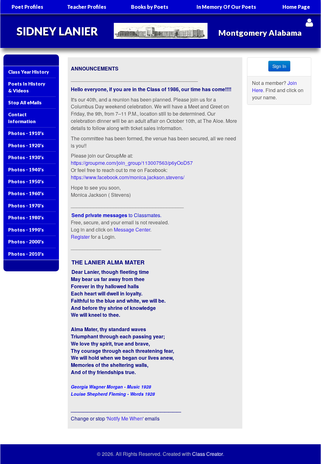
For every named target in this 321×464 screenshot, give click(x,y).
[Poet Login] (309, 22)
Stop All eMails (25, 102)
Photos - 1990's (26, 229)
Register (80, 236)
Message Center (132, 229)
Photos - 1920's (26, 145)
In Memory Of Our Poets (226, 7)
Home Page (296, 7)
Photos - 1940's (26, 169)
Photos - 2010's (26, 254)
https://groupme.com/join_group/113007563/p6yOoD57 (132, 162)
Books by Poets (149, 7)
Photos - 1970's (26, 205)
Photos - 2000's (26, 241)
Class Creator (207, 454)
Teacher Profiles (86, 7)
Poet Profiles (27, 7)
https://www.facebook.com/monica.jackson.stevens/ (127, 177)
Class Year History (28, 72)
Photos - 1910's (26, 133)
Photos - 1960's (26, 193)
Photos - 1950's (26, 181)
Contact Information (22, 118)
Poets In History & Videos (26, 87)
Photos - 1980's (26, 217)
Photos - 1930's (26, 157)
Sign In (279, 66)
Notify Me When (125, 418)
